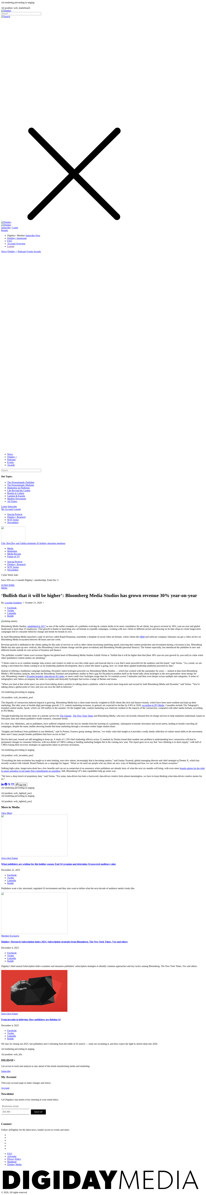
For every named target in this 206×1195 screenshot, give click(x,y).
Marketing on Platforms (18, 488)
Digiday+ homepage (17, 238)
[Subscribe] (6, 225)
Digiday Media (14, 1164)
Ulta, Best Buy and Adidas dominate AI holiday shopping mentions (33, 543)
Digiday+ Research (16, 517)
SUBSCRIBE (8, 585)
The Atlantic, (66, 716)
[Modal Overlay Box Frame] (23, 1111)
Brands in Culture (15, 493)
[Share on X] (9, 784)
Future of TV (13, 556)
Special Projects (14, 514)
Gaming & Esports (16, 496)
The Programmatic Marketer (20, 485)
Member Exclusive (10, 936)
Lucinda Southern (13, 602)
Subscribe (6, 227)
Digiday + (12, 251)
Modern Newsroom (16, 498)
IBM (142, 637)
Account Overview (16, 243)
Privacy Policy (14, 1159)
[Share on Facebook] (6, 784)
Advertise (11, 1156)
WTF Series (13, 519)
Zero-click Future (9, 858)
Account (5, 1088)
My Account (7, 509)
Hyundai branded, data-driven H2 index (46, 676)
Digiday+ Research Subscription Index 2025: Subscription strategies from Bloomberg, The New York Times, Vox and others (64, 941)
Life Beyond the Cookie (18, 490)
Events (30, 251)
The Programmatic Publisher (20, 482)
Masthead (11, 1161)
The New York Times (83, 716)
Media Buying (14, 554)
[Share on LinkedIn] (2, 784)
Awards (37, 251)
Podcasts (22, 251)
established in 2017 (36, 626)
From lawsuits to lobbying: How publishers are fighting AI (31, 1019)
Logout (10, 246)
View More (6, 813)
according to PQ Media (153, 705)
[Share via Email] (12, 784)
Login (15, 227)
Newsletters (12, 522)
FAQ (9, 241)
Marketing (12, 551)
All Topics (12, 501)
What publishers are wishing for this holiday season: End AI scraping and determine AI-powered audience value (58, 864)
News (4, 251)
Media (10, 548)
